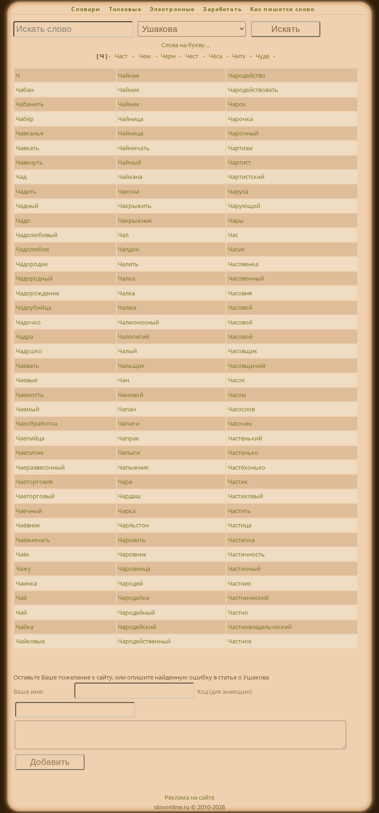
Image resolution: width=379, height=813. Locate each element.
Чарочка (240, 119)
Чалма (127, 307)
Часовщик (242, 351)
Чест (191, 56)
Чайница (130, 119)
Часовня (240, 293)
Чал (123, 235)
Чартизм (240, 148)
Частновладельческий (260, 627)
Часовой (240, 307)
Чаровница (134, 568)
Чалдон (128, 249)
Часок (236, 380)
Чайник (129, 90)
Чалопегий (133, 336)
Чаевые (26, 380)
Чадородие (32, 264)
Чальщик (131, 365)
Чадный (27, 206)
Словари (85, 9)
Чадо (23, 220)
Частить (239, 511)
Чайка (24, 627)
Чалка (126, 278)
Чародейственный (144, 641)
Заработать (222, 9)
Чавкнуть (29, 162)
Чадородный (34, 278)
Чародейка (133, 597)
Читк (239, 56)
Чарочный (243, 133)
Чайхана (130, 176)
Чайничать (134, 148)
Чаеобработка (36, 423)
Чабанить (30, 104)
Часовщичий (246, 365)
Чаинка (26, 583)
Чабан (25, 90)
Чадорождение (37, 293)
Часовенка (243, 264)
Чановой (130, 395)
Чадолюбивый (36, 235)
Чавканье (29, 133)
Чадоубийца (33, 307)
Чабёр (25, 119)
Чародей (130, 583)
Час (233, 235)
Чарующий (244, 206)
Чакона (128, 191)
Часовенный (246, 278)
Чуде (262, 56)
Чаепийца (30, 438)
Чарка (126, 511)
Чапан (127, 409)
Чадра (24, 336)
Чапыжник (133, 467)
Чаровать (132, 540)
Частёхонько (246, 467)
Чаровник (132, 554)
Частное (239, 641)
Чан (123, 380)
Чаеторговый (35, 496)
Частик (238, 481)
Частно (238, 612)
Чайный (129, 162)
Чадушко (29, 351)
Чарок (237, 104)
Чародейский (137, 627)
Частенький (245, 438)
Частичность (246, 554)
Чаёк (23, 554)
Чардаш (129, 496)
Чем (145, 56)
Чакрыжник (135, 220)
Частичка (241, 540)
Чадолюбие (32, 249)
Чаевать (27, 365)
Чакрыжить (135, 206)
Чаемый (27, 409)
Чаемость (30, 395)
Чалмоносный (138, 322)
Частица (239, 525)
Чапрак (128, 438)
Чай (21, 597)
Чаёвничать (33, 540)
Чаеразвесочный (40, 467)
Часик (236, 249)
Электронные (172, 9)
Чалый (127, 351)
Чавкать (27, 148)
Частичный (244, 568)
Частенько (243, 452)
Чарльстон (133, 525)
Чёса (215, 56)
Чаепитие (29, 452)
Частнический (248, 597)
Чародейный (136, 612)
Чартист (239, 162)
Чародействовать (253, 90)
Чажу (23, 568)
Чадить (26, 191)
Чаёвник (28, 525)
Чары (236, 220)
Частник (239, 583)
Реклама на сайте (189, 797)
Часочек (240, 423)
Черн (168, 56)
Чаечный (29, 511)
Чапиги (128, 423)
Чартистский (246, 176)
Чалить (128, 264)
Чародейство (246, 75)
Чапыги (129, 452)
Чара (125, 481)
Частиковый (245, 496)
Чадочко (28, 322)
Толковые (125, 9)
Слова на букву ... (185, 45)
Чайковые (30, 641)
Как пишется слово (282, 9)
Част (121, 56)
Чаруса (238, 191)
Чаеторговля (34, 481)
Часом (237, 395)
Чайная (128, 75)
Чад (21, 176)
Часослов (241, 409)
